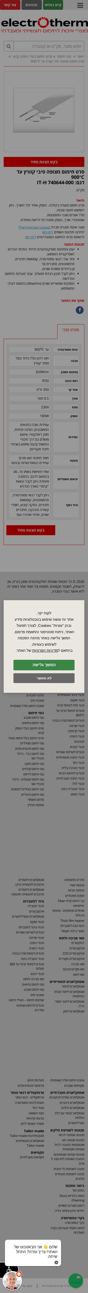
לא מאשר (44, 678)
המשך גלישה (44, 665)
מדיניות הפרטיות (45, 650)
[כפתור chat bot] (12, 1281)
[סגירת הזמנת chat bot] (56, 1262)
